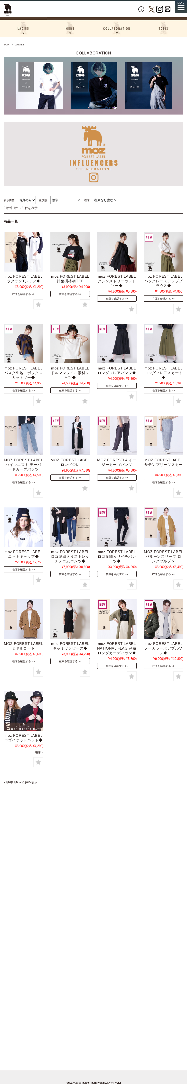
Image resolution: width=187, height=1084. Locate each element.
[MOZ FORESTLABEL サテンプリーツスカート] (163, 435)
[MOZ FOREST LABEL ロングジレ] (70, 435)
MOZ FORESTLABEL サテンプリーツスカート (163, 464)
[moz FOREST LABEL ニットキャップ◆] (23, 527)
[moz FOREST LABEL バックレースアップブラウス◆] (163, 252)
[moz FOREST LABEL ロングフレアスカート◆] (163, 343)
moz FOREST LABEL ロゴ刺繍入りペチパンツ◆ (117, 556)
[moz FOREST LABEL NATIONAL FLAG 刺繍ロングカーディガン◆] (117, 619)
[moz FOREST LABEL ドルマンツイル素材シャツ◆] (70, 343)
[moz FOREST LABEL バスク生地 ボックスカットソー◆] (23, 343)
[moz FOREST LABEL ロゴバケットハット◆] (23, 711)
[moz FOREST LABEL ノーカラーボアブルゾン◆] (163, 619)
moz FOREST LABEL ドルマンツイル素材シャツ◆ (70, 372)
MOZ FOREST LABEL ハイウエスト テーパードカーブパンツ (23, 464)
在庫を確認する (21, 294)
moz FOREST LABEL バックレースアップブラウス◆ (163, 281)
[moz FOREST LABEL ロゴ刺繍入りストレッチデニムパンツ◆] (70, 527)
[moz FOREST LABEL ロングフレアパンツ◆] (117, 343)
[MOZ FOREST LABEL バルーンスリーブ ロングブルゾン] (163, 527)
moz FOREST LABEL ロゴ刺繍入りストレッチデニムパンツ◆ (70, 556)
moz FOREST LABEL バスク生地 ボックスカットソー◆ (23, 372)
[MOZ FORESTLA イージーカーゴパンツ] (117, 435)
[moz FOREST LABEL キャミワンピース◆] (70, 619)
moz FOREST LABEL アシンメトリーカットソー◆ (117, 281)
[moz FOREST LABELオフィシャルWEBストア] (7, 10)
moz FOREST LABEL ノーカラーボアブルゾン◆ (163, 648)
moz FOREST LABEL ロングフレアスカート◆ (163, 372)
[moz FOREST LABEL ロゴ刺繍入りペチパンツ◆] (117, 527)
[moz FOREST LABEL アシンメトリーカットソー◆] (117, 252)
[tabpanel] (42, 85)
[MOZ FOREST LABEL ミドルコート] (23, 619)
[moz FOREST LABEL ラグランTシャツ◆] (23, 252)
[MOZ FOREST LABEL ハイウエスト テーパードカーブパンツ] (23, 435)
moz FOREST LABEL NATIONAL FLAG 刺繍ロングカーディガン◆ (117, 648)
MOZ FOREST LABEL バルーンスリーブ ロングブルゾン (163, 556)
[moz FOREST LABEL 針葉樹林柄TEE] (70, 252)
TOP (6, 44)
